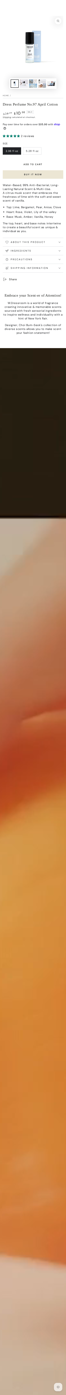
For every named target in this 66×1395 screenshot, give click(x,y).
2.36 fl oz (13, 152)
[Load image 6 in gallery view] (51, 83)
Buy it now (33, 174)
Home (6, 95)
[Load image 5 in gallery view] (42, 83)
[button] (12, 136)
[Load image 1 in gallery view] (15, 83)
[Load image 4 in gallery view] (33, 83)
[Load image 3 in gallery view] (24, 83)
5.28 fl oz (33, 152)
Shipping (7, 117)
